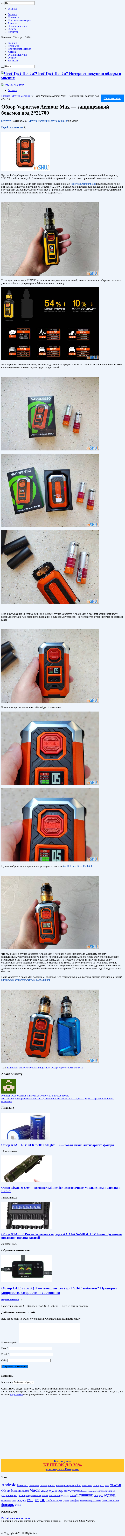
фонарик (114, 1500)
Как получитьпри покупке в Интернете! (62, 1465)
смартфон (36, 1499)
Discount (43, 1486)
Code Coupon (34, 1486)
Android (8, 1484)
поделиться (16, 1394)
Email (5, 1354)
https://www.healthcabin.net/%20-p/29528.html (25, 979)
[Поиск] (2, 3)
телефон (74, 1500)
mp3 (61, 1486)
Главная (12, 8)
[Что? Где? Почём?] (12, 84)
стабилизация (54, 1500)
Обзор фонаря (11, 1490)
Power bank (87, 1486)
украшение (96, 1500)
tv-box (96, 1485)
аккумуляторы (27, 1067)
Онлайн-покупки (17, 26)
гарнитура (92, 1491)
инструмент (41, 1495)
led (57, 1485)
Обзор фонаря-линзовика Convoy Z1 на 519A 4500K (35, 1095)
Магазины (7, 1382)
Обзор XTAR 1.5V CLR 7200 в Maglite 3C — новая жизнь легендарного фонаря (57, 1145)
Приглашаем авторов (19, 20)
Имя (4, 1348)
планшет (6, 1500)
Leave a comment (58, 120)
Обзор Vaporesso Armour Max (67, 1067)
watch (107, 1486)
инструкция (30, 1496)
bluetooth (22, 1485)
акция (84, 1491)
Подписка (13, 17)
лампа (73, 1495)
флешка (106, 1500)
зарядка (101, 1491)
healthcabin (12, 1067)
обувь (101, 1495)
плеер (14, 1500)
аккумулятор (52, 1490)
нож (96, 1495)
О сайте (12, 29)
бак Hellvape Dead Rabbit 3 (77, 866)
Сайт (4, 1360)
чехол (17, 1505)
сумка (66, 1500)
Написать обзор (112, 98)
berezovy (6, 120)
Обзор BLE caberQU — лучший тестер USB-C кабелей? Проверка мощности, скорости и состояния (59, 1290)
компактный (54, 1495)
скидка (21, 1500)
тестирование (85, 1500)
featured (51, 1485)
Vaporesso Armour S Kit (83, 183)
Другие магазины (22, 96)
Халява (25, 1490)
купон (64, 1495)
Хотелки (12, 23)
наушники (84, 1495)
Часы (35, 1490)
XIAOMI (115, 1485)
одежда (110, 1495)
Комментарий (10, 1342)
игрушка (19, 1495)
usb (102, 1485)
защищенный (42, 1067)
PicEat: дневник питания (15, 1518)
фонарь (7, 1504)
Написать (13, 31)
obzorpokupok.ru (72, 1485)
